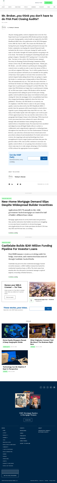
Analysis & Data (7, 442)
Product (5, 435)
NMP (54, 6)
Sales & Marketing (7, 451)
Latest (3, 6)
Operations (6, 458)
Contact (46, 480)
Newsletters (38, 2)
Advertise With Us (34, 480)
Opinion (33, 346)
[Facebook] (9, 184)
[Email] (20, 184)
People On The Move (8, 465)
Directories (17, 6)
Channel (5, 437)
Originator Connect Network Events (44, 431)
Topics (25, 6)
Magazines (23, 430)
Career (4, 454)
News (3, 428)
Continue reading (13, 232)
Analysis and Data (6, 198)
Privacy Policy (52, 480)
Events (9, 6)
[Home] (4, 3)
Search (54, 3)
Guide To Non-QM (25, 443)
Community (5, 446)
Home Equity (6, 346)
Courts (5, 461)
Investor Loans (6, 242)
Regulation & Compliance (9, 444)
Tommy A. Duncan (14, 27)
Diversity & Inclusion (8, 463)
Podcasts (41, 6)
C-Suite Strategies (8, 449)
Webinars (33, 6)
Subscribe (48, 2)
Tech (4, 439)
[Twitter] (17, 184)
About (40, 428)
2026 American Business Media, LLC (10, 480)
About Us (41, 480)
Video (48, 6)
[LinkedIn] (12, 184)
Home (4, 430)
